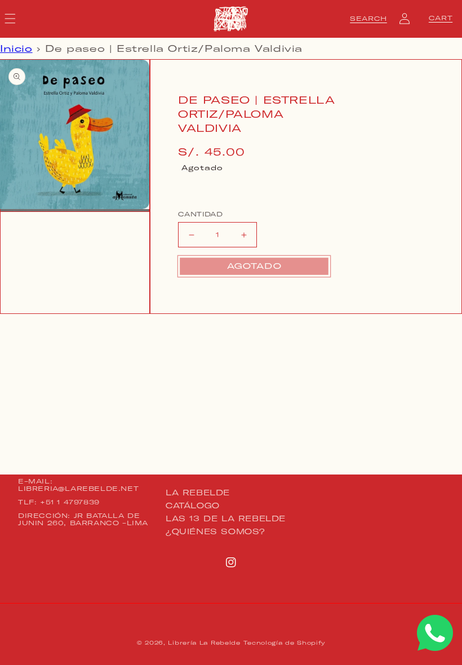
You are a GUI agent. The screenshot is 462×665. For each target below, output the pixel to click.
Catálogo (193, 505)
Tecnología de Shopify (284, 643)
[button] (368, 18)
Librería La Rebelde (204, 643)
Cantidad (200, 214)
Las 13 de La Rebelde (226, 518)
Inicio (16, 48)
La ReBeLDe (198, 493)
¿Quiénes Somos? (215, 531)
